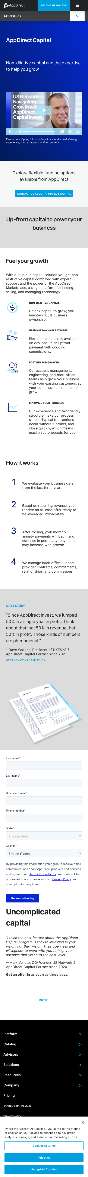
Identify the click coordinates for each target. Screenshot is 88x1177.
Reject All (44, 1157)
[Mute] (62, 131)
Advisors (42, 1054)
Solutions (42, 1064)
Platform (42, 1034)
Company (42, 1085)
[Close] (83, 1122)
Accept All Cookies (44, 1169)
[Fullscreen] (78, 131)
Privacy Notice (12, 1116)
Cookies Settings (44, 1145)
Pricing (9, 1095)
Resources (42, 1075)
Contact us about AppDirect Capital (44, 193)
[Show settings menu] (70, 131)
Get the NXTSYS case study (25, 660)
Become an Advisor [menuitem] (53, 5)
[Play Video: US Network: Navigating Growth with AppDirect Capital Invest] (44, 110)
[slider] (40, 131)
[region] (44, 1147)
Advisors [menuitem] (12, 16)
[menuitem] (16, 5)
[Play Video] (10, 131)
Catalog (42, 1044)
